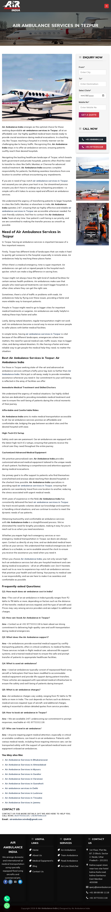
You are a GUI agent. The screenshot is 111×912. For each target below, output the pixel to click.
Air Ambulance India (81, 908)
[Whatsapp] (7, 906)
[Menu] (106, 6)
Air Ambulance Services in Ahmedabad (26, 764)
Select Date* (85, 90)
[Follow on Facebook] (5, 882)
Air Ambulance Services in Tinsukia (24, 797)
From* (82, 67)
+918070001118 (38, 815)
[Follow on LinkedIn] (20, 882)
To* (80, 79)
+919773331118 (21, 815)
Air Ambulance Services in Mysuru (23, 769)
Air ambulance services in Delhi (21, 788)
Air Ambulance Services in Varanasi (24, 778)
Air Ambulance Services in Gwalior (23, 774)
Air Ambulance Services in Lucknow (24, 793)
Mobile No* (84, 102)
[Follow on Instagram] (10, 882)
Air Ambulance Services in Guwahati (24, 783)
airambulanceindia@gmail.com (26, 819)
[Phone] (7, 899)
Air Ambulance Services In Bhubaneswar (26, 759)
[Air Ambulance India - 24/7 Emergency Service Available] (15, 6)
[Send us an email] (15, 882)
